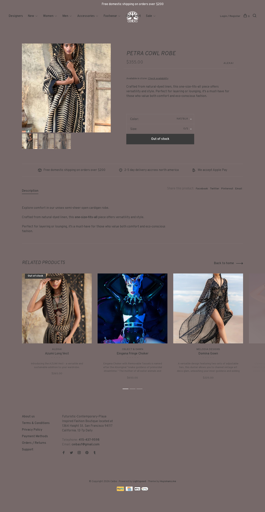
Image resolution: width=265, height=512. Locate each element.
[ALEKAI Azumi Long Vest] (57, 308)
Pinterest (227, 188)
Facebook (202, 188)
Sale (149, 16)
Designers (16, 16)
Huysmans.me (168, 481)
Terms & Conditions (36, 423)
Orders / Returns (34, 443)
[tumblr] (94, 453)
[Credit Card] (129, 490)
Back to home (224, 263)
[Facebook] (63, 453)
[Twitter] (71, 453)
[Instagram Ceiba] (79, 453)
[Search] (255, 16)
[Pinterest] (86, 453)
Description (30, 191)
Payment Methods (35, 436)
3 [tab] (140, 388)
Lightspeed (139, 481)
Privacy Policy (32, 430)
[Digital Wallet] (141, 490)
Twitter (214, 188)
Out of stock (160, 139)
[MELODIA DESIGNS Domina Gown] (208, 308)
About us (28, 417)
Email (238, 188)
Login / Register (230, 16)
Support (27, 450)
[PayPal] (121, 490)
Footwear (110, 16)
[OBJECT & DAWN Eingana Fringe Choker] (132, 308)
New (31, 16)
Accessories (86, 16)
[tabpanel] (66, 88)
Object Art (133, 16)
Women (48, 16)
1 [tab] (126, 388)
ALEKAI (228, 63)
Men (65, 16)
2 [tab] (133, 388)
